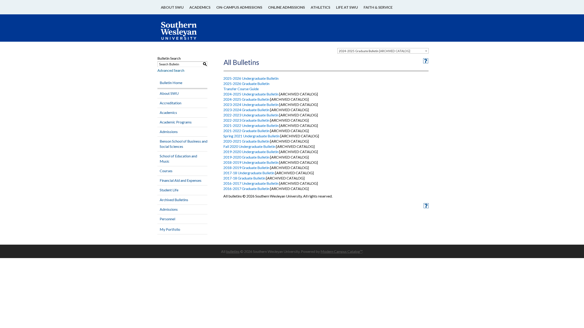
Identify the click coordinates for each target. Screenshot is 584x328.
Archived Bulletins (174, 199)
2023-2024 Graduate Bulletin (246, 110)
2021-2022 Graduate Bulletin (246, 130)
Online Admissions (286, 7)
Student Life (169, 190)
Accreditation (170, 103)
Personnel (167, 219)
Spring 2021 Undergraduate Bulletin (251, 136)
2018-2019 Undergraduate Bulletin (251, 162)
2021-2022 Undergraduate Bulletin (251, 125)
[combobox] (383, 51)
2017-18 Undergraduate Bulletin (248, 173)
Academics (200, 7)
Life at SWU (347, 7)
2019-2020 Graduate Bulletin (246, 157)
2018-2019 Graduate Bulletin (246, 167)
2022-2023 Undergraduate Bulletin (251, 115)
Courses (166, 171)
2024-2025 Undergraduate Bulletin (251, 94)
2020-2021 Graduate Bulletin (246, 141)
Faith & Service (378, 7)
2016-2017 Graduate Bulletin (246, 188)
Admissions (169, 131)
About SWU (172, 7)
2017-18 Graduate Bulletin (244, 178)
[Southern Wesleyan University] (183, 32)
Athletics (320, 7)
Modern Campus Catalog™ (341, 251)
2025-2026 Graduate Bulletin (246, 83)
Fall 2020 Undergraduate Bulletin (249, 146)
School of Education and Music (178, 158)
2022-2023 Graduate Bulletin (246, 120)
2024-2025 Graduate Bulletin (246, 99)
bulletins (233, 251)
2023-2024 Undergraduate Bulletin (251, 104)
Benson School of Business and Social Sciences (183, 144)
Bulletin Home (171, 82)
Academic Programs (176, 122)
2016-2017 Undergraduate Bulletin (251, 183)
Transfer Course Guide (241, 89)
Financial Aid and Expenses (180, 180)
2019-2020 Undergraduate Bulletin (251, 151)
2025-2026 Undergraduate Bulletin (251, 78)
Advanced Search (170, 70)
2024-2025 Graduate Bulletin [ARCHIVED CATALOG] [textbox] (374, 51)
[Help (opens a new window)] (425, 60)
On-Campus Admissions (239, 7)
